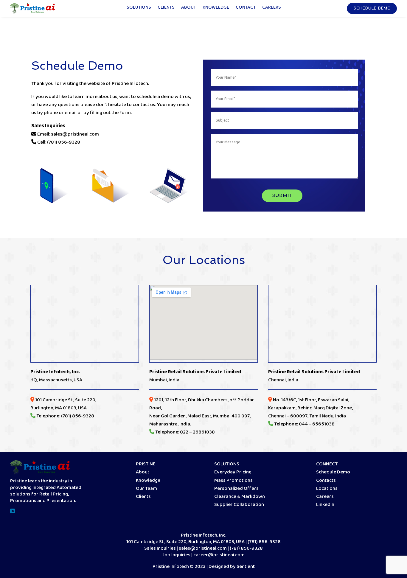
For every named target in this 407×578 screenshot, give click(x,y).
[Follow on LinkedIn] (12, 511)
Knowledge (216, 8)
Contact (246, 8)
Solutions (139, 8)
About (188, 8)
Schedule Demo (372, 8)
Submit (282, 195)
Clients (166, 8)
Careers (271, 8)
